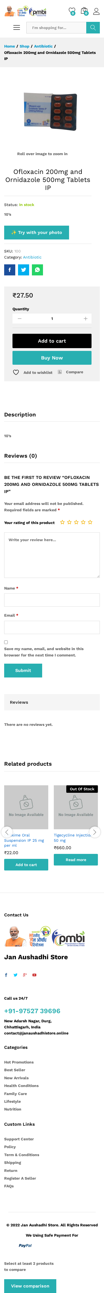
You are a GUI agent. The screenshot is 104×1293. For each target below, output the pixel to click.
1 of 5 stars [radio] (62, 522)
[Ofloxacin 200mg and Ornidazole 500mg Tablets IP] (9, 269)
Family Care (15, 1093)
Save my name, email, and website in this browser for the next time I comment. (43, 651)
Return (10, 1170)
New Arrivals (16, 1078)
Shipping (12, 1162)
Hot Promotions (19, 1062)
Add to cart (52, 341)
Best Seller (14, 1070)
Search (93, 27)
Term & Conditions (21, 1155)
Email (11, 615)
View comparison (30, 1286)
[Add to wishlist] (32, 826)
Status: (11, 204)
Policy (10, 1147)
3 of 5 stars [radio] (76, 522)
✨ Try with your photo (36, 232)
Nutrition (12, 1109)
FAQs (9, 1186)
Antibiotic (32, 257)
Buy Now (52, 358)
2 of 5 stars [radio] (69, 522)
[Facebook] (6, 975)
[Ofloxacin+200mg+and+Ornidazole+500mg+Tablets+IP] (23, 269)
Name (11, 588)
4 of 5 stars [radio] (83, 522)
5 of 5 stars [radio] (90, 522)
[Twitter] (15, 975)
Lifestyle (12, 1101)
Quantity (20, 309)
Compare (74, 372)
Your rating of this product (29, 522)
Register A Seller (20, 1178)
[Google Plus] (25, 975)
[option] (26, 832)
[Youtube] (34, 975)
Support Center (19, 1139)
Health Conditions (21, 1085)
